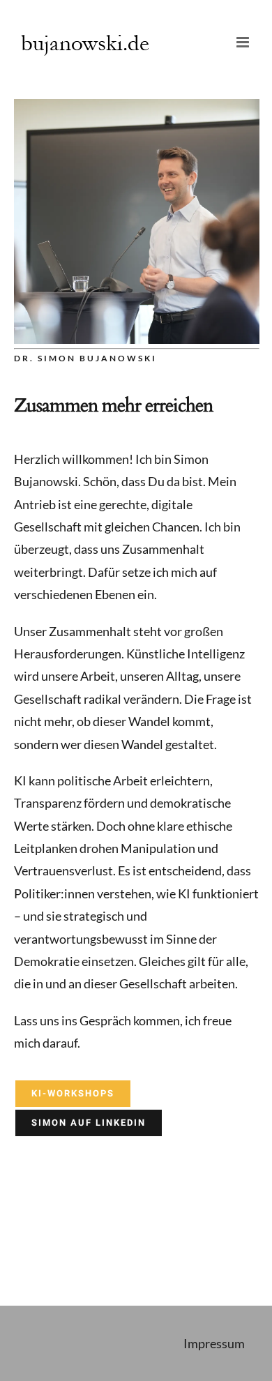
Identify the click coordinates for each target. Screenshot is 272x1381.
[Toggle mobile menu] (243, 42)
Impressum (214, 1343)
